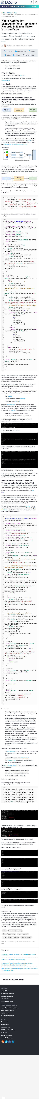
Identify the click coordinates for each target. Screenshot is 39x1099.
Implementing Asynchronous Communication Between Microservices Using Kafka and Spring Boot (16, 964)
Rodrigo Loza (11, 45)
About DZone (5, 991)
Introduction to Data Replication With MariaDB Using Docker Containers (18, 955)
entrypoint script (11, 404)
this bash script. (25, 758)
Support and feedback (7, 993)
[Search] (36, 2)
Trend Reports (14, 6)
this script (22, 398)
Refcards (4, 6)
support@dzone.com (7, 1038)
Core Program (5, 1013)
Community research (7, 996)
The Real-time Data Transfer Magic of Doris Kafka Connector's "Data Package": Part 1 (19, 969)
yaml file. (13, 410)
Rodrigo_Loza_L (5, 80)
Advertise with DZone (7, 1001)
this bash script (12, 760)
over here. (22, 75)
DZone (3, 13)
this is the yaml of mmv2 (10, 765)
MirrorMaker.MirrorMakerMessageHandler (15, 144)
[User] (31, 2)
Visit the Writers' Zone (7, 1015)
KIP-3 (29, 140)
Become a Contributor (7, 1010)
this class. (27, 506)
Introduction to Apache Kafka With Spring (13, 959)
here (18, 393)
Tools (15, 13)
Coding (9, 13)
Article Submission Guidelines (10, 1008)
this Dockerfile (11, 751)
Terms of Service (6, 1022)
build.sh (10, 396)
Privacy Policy (5, 1024)
